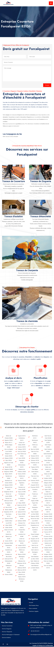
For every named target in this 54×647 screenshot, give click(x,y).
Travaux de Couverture (13, 181)
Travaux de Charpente (27, 270)
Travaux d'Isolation (13, 216)
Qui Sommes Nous (34, 605)
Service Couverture (7, 626)
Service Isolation (6, 637)
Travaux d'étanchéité (40, 216)
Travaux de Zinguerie (40, 181)
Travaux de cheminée (27, 321)
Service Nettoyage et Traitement (11, 634)
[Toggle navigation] (51, 3)
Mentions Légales (33, 611)
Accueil (31, 602)
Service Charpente (7, 631)
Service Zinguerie (6, 629)
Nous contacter (33, 608)
